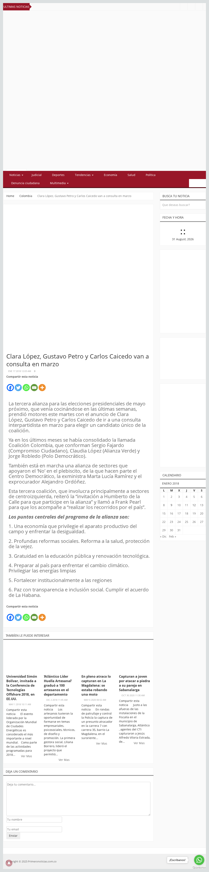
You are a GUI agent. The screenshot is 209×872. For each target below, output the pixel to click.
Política (151, 175)
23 (171, 522)
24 (179, 522)
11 (186, 505)
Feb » (172, 536)
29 (164, 530)
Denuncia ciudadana (25, 183)
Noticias (15, 175)
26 (194, 522)
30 (171, 530)
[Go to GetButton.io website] (199, 867)
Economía (110, 175)
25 (186, 522)
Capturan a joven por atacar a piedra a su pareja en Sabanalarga (134, 683)
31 (179, 530)
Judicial (37, 175)
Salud (131, 175)
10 (179, 505)
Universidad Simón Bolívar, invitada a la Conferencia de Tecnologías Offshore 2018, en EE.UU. (21, 687)
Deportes (58, 175)
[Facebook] (10, 385)
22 (164, 522)
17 (179, 513)
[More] (42, 385)
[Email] (34, 385)
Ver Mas (27, 756)
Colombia (25, 196)
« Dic (163, 536)
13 (201, 505)
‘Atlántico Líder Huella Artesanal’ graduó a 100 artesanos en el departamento (58, 685)
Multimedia (58, 183)
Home (10, 196)
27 (201, 522)
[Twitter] (18, 385)
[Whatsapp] (26, 385)
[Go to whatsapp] (199, 860)
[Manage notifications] (9, 863)
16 (171, 513)
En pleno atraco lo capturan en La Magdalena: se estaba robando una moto (96, 685)
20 (201, 513)
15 (164, 513)
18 (186, 513)
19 (194, 513)
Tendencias (83, 175)
